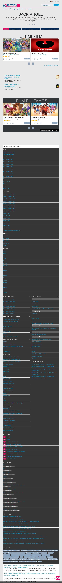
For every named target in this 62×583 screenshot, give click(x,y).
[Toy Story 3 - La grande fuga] (16, 109)
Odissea (8, 439)
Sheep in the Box (7, 331)
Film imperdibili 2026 (8, 157)
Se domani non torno (8, 388)
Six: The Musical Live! (8, 423)
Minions (5, 550)
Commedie (5, 235)
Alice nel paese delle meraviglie (11, 561)
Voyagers (5, 464)
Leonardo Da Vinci (15, 554)
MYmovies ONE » (7, 9)
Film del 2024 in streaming (9, 303)
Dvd (38, 565)
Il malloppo (34, 313)
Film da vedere (6, 178)
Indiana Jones (27, 557)
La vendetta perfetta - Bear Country (11, 324)
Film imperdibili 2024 (8, 161)
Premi (18, 29)
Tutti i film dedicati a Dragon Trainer (50, 550)
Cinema (50, 29)
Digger (4, 398)
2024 (14, 152)
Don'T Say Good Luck (8, 430)
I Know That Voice (37, 53)
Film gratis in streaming (8, 299)
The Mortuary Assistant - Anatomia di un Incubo (42, 323)
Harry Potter (50, 557)
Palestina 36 (6, 371)
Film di (4, 183)
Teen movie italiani (14, 559)
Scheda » (27, 58)
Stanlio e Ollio (6, 472)
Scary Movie (11, 550)
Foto (37, 29)
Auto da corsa (16, 557)
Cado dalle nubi (7, 497)
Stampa (31, 29)
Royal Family (7, 554)
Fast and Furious (23, 559)
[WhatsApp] (35, 25)
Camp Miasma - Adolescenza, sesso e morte (13, 346)
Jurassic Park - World (25, 554)
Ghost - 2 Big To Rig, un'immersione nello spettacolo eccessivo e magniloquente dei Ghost (23, 538)
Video (43, 29)
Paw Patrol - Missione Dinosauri (39, 334)
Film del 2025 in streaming (9, 301)
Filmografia (12, 29)
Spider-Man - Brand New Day (12, 441)
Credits (5, 573)
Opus (5, 552)
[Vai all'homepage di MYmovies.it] (11, 6)
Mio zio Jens (6, 408)
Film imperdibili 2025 (8, 159)
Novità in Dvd (6, 188)
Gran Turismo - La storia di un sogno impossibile (14, 501)
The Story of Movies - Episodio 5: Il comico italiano (43, 376)
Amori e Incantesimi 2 (36, 341)
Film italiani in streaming (8, 311)
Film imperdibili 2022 (8, 166)
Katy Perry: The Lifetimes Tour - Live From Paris (42, 308)
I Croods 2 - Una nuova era (9, 505)
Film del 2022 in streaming (9, 308)
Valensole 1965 (6, 351)
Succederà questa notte (8, 386)
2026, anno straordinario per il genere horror (13, 540)
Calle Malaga (6, 369)
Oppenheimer (44, 552)
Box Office (50, 565)
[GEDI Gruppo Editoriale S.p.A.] (51, 2)
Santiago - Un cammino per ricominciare (12, 361)
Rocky (39, 561)
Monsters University (10, 53)
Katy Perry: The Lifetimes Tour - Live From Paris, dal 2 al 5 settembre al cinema (21, 521)
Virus (21, 557)
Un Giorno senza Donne (8, 427)
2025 (11, 152)
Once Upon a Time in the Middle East (11, 410)
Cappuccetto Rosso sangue (9, 489)
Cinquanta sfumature (36, 554)
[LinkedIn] (32, 25)
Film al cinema (6, 181)
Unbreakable (34, 557)
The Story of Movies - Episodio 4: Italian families (42, 379)
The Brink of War (7, 425)
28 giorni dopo (24, 550)
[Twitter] (29, 25)
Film (20, 565)
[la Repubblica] (56, 2)
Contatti (10, 573)
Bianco (5, 393)
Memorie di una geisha (8, 480)
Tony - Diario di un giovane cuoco (10, 321)
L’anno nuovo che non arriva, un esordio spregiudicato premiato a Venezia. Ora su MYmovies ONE (25, 536)
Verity (4, 400)
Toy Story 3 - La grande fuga (14, 117)
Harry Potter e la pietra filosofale (10, 336)
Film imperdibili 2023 (8, 164)
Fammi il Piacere (35, 318)
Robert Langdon (42, 557)
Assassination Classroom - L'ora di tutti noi (12, 413)
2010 (15, 119)
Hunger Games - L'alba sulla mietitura (11, 359)
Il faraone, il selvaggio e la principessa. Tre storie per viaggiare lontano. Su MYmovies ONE (23, 543)
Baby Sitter (50, 552)
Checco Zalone (36, 552)
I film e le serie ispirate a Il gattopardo (16, 552)
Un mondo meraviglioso (37, 344)
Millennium (6, 559)
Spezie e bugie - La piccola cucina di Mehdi (41, 339)
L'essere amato (6, 395)
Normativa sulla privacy (19, 573)
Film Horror (5, 240)
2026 (8, 152)
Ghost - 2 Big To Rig (11, 458)
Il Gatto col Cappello (8, 381)
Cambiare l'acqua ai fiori (8, 383)
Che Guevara (27, 561)
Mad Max (21, 561)
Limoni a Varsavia (7, 326)
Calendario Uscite (26, 565)
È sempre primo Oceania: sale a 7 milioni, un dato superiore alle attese (19, 526)
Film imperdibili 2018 (8, 176)
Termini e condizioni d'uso (33, 573)
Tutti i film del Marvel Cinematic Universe (38, 559)
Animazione (6, 54)
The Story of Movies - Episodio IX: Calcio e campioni (43, 364)
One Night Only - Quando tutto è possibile (15, 451)
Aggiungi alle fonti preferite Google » (23, 9)
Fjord (4, 376)
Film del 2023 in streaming (9, 306)
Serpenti (34, 351)
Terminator (34, 561)
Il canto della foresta (7, 390)
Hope (4, 373)
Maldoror (5, 348)
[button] (57, 578)
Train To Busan (35, 301)
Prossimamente (8, 567)
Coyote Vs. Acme (35, 303)
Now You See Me (32, 550)
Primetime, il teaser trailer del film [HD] (12, 516)
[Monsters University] (16, 45)
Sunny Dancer (35, 306)
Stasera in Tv (43, 565)
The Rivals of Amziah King (9, 420)
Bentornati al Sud (7, 378)
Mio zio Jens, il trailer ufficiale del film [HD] (12, 519)
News (24, 29)
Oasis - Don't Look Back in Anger (39, 353)
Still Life (5, 476)
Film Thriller (6, 238)
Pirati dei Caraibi (46, 554)
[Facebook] (27, 25)
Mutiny (33, 348)
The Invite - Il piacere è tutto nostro (11, 356)
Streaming (56, 29)
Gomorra (18, 550)
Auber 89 (34, 358)
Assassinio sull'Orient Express (10, 509)
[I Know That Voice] (45, 45)
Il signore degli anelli (52, 559)
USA (11, 54)
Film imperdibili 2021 (8, 169)
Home (5, 565)
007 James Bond (7, 557)
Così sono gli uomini (8, 415)
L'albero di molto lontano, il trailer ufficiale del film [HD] (15, 523)
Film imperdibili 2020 (8, 171)
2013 (15, 54)
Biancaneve (28, 552)
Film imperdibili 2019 (8, 173)
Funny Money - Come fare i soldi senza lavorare (14, 484)
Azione (5, 245)
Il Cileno (5, 328)
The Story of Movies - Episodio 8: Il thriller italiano (43, 366)
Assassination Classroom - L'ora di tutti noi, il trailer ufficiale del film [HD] (19, 533)
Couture (5, 333)
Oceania (5, 341)
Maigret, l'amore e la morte (9, 418)
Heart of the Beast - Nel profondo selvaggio (13, 403)
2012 (43, 119)
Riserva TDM (44, 573)
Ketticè (33, 320)
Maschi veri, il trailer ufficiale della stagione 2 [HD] (14, 531)
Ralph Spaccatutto (38, 117)
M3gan (39, 550)
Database (15, 565)
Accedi (57, 5)
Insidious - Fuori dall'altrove (9, 344)
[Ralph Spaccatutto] (44, 109)
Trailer (14, 567)
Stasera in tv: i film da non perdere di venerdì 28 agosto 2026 (17, 528)
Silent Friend (35, 316)
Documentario (35, 54)
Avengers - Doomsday (8, 364)
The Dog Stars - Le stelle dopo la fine (11, 319)
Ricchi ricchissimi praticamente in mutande (13, 493)
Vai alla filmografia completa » (51, 65)
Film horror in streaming (8, 313)
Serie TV (34, 565)
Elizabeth (5, 468)
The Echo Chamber (36, 346)
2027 (4, 152)
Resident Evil (6, 366)
